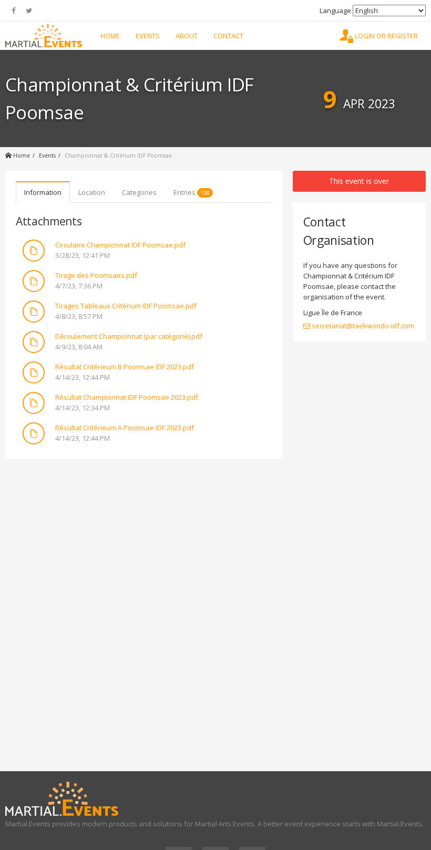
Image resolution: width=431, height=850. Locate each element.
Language (335, 10)
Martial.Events (43, 35)
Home (110, 35)
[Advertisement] (143, 543)
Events (148, 35)
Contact (228, 35)
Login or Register (385, 35)
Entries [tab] (191, 192)
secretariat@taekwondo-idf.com (362, 325)
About (187, 35)
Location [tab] (91, 192)
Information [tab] (42, 192)
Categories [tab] (139, 192)
